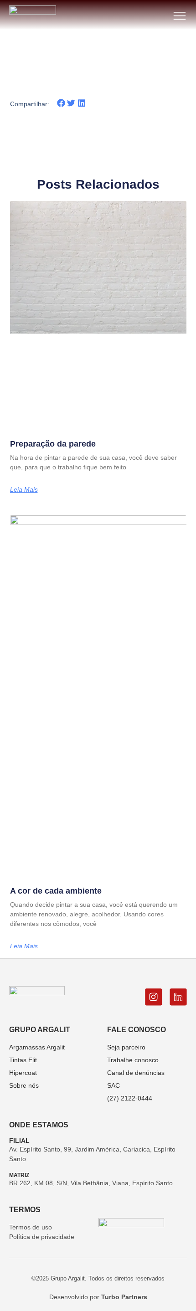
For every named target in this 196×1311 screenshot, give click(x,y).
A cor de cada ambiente (56, 890)
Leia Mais (24, 489)
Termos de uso (30, 1227)
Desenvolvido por (98, 1297)
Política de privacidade (41, 1236)
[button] (61, 103)
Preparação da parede (53, 443)
